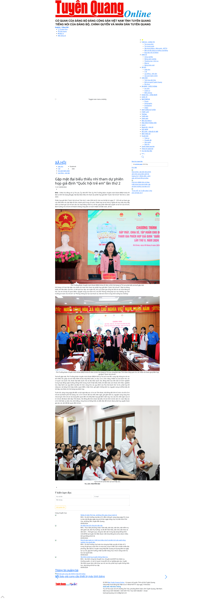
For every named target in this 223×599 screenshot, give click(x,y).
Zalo (73, 169)
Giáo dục (60, 166)
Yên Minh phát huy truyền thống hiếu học (94, 557)
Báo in (61, 33)
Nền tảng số (62, 36)
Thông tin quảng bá (66, 570)
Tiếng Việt (65, 27)
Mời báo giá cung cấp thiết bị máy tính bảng (80, 576)
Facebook (73, 166)
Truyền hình (63, 29)
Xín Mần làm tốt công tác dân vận (92, 525)
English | (58, 27)
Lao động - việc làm (64, 173)
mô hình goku (138, 164)
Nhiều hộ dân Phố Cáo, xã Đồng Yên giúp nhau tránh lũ (99, 515)
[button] (155, 154)
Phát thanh (63, 31)
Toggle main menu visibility (97, 99)
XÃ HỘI (60, 163)
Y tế (59, 169)
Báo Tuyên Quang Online (116, 582)
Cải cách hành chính (64, 171)
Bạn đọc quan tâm (137, 161)
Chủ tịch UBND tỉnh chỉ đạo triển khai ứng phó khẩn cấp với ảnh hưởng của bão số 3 (141, 184)
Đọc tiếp (134, 167)
